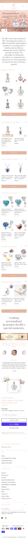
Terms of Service (6, 498)
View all (14, 114)
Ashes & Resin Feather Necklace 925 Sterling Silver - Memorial (20, 177)
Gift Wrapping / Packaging (8, 484)
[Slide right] (25, 122)
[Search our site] (22, 6)
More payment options (14, 427)
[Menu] (2, 6)
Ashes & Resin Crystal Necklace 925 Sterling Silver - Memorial (7, 177)
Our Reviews (4, 475)
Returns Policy (5, 489)
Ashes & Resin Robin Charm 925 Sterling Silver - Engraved (19, 234)
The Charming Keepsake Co (7, 397)
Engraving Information (7, 480)
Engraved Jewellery (6, 463)
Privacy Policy (5, 496)
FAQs (2, 491)
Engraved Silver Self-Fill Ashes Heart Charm (20, 263)
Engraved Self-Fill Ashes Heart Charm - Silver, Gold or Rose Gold (6, 265)
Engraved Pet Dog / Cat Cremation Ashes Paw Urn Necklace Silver (7, 300)
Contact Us (4, 494)
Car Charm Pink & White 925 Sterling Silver (19, 140)
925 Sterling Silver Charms (8, 458)
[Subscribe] (22, 508)
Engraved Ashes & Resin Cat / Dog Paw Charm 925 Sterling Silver (6, 235)
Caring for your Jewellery (8, 482)
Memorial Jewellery (6, 460)
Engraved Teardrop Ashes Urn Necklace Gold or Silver (19, 300)
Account (3, 477)
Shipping (10, 410)
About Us (3, 473)
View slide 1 (3, 30)
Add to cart (14, 420)
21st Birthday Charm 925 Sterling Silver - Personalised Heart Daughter (6, 141)
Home (3, 456)
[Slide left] (21, 122)
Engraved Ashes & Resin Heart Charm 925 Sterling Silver (7, 210)
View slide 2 (5, 30)
